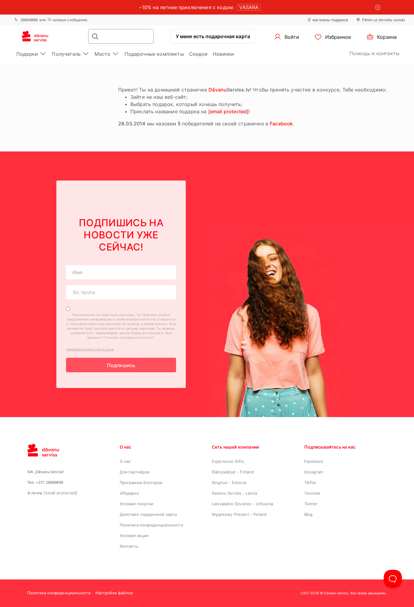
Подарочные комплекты (154, 54)
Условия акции (134, 535)
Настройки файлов (114, 592)
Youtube (312, 493)
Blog (308, 514)
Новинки (223, 54)
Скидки (198, 54)
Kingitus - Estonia (229, 482)
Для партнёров (135, 471)
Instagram (313, 471)
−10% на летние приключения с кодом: (186, 7)
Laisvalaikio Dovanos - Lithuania (242, 503)
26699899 (28, 20)
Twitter (311, 503)
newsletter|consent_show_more (90, 349)
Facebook (313, 461)
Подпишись (121, 365)
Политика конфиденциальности (151, 524)
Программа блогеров (141, 482)
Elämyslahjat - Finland (233, 471)
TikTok (310, 482)
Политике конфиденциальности (128, 337)
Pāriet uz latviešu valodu (383, 20)
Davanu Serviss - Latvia (234, 493)
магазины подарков (330, 20)
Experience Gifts (228, 461)
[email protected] (228, 111)
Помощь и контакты (374, 53)
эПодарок (129, 493)
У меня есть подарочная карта (213, 36)
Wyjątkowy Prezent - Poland (239, 514)
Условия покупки (136, 503)
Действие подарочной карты (149, 514)
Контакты (129, 546)
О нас (125, 461)
